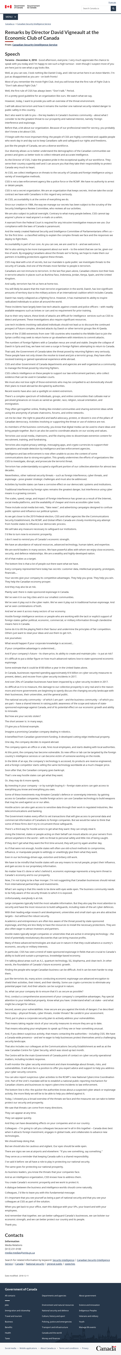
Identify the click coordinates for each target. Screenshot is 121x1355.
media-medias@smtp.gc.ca (20, 1252)
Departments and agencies (54, 1295)
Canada (19, 1263)
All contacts (10, 1295)
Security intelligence (63, 1260)
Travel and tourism (13, 1316)
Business (9, 1321)
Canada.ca (9, 24)
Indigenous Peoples (88, 1310)
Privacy (85, 1348)
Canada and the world (52, 1333)
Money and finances (51, 1338)
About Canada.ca (48, 1348)
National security (35, 1263)
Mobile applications (28, 1348)
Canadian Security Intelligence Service (34, 24)
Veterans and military (88, 1316)
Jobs (7, 1305)
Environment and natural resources (58, 1305)
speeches (70, 1263)
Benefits (8, 1327)
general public (54, 1263)
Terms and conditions (69, 1348)
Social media (10, 1348)
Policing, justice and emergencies (57, 1321)
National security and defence (55, 1310)
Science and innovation (89, 1305)
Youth (81, 1321)
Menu (9, 16)
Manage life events (87, 1327)
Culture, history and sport (53, 1316)
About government (87, 1295)
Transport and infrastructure (55, 1327)
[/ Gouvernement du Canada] (22, 7)
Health (8, 1333)
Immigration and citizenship (17, 1310)
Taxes (7, 1338)
